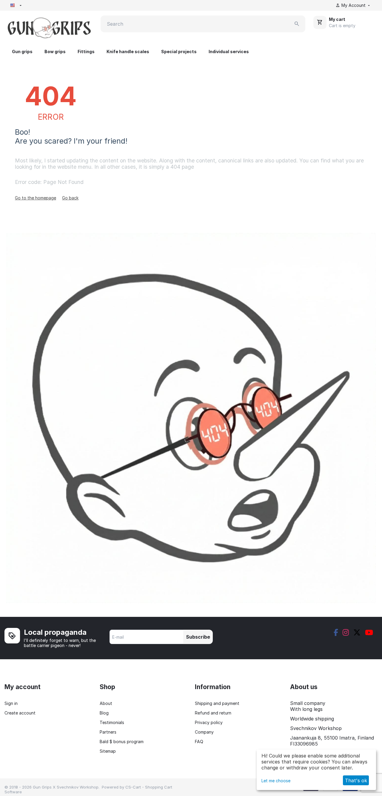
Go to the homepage (35, 197)
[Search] (297, 23)
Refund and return (213, 712)
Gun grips (22, 51)
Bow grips (55, 51)
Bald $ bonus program (122, 741)
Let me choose (275, 780)
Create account (20, 712)
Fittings (86, 51)
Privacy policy (209, 722)
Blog (104, 712)
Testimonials (112, 722)
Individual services (229, 51)
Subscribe (198, 637)
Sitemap (108, 751)
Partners (108, 731)
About (106, 703)
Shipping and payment (217, 703)
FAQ (199, 741)
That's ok (356, 780)
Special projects (179, 51)
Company (204, 731)
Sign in (11, 703)
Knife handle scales (128, 51)
